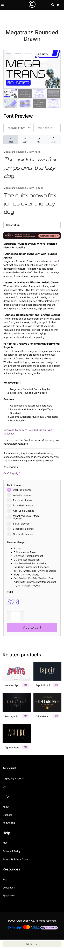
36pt (25, 140)
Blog (5, 879)
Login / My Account (13, 778)
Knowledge (9, 822)
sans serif (53, 261)
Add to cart (32, 627)
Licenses (7, 814)
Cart (5, 786)
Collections (9, 887)
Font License (14, 485)
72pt (53, 140)
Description (13, 224)
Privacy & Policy (11, 851)
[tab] (32, 225)
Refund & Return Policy (15, 859)
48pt (39, 140)
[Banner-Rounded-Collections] (32, 235)
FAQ (5, 843)
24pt (11, 140)
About (6, 806)
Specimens (9, 895)
